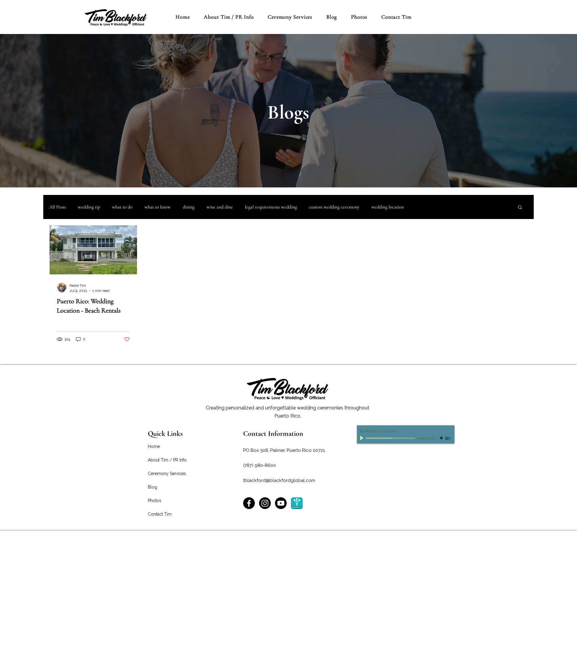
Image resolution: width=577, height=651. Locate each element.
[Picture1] (297, 503)
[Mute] (442, 438)
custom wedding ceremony (334, 207)
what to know (158, 207)
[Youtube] (281, 503)
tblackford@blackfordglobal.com (279, 480)
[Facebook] (249, 503)
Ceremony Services (167, 473)
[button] (520, 208)
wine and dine (219, 207)
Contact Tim (160, 514)
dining (188, 207)
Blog (152, 487)
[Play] (362, 438)
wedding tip (89, 207)
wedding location (387, 207)
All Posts (57, 207)
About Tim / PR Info (167, 460)
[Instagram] (265, 503)
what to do (122, 207)
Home (154, 446)
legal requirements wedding (271, 207)
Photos (154, 500)
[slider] (448, 438)
